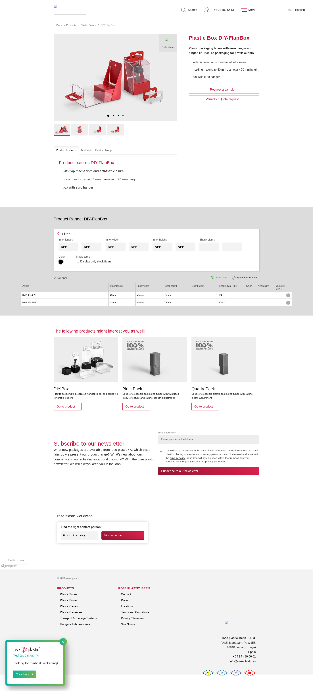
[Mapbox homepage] (9, 566)
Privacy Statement (132, 618)
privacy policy (177, 457)
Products (71, 25)
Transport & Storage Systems (78, 618)
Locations (127, 606)
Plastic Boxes (88, 25)
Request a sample (222, 89)
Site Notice (128, 624)
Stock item (221, 277)
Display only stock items (95, 261)
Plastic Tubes (68, 594)
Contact (126, 594)
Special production (247, 277)
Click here (22, 674)
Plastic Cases (69, 606)
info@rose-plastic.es (242, 661)
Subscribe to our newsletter (179, 471)
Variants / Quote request (222, 99)
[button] (108, 116)
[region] (156, 526)
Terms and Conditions (135, 612)
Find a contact (114, 535)
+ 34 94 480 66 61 (222, 9)
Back (59, 25)
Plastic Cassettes (71, 612)
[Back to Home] (70, 10)
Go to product (66, 406)
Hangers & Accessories (75, 624)
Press (124, 600)
